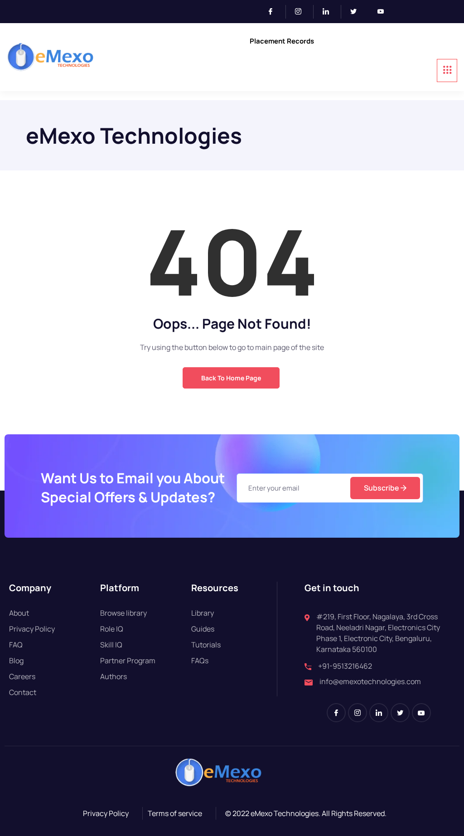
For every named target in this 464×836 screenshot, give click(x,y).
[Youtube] (384, 12)
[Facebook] (274, 12)
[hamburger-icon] (447, 70)
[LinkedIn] (329, 12)
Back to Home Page (231, 378)
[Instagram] (302, 12)
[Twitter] (357, 12)
